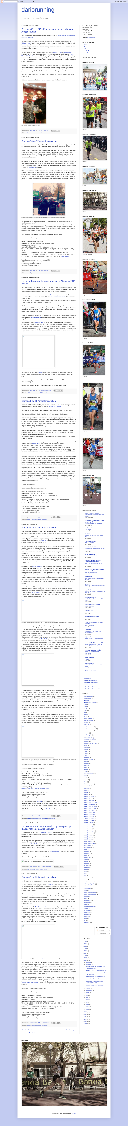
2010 (85, 1019)
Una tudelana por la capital (91, 572)
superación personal (89, 906)
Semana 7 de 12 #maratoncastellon (39, 877)
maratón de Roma (89, 820)
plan (85, 876)
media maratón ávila (89, 843)
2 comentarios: (45, 815)
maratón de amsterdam (90, 802)
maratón (40, 133)
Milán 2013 (44, 639)
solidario (86, 896)
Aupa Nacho (88, 590)
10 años (86, 708)
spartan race (87, 900)
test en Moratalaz (37, 566)
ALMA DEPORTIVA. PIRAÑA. (93, 650)
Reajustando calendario (90, 617)
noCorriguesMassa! (90, 554)
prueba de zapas (88, 882)
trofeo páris (87, 914)
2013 (85, 1012)
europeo (86, 765)
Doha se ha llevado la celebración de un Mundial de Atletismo (39, 295)
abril (87, 1002)
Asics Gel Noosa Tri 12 (90, 542)
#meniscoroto (87, 698)
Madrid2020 (87, 786)
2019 (85, 948)
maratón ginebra (88, 825)
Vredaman (39, 801)
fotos (85, 767)
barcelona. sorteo (89, 731)
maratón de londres (89, 814)
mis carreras (87, 845)
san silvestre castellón (90, 892)
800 (85, 712)
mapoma (86, 788)
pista (85, 873)
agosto (88, 992)
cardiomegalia (88, 735)
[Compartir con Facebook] (57, 131)
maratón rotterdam (89, 833)
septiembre (89, 990)
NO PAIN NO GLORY (90, 547)
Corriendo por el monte (90, 612)
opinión (86, 869)
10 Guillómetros (89, 663)
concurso (86, 747)
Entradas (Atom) (33, 1033)
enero (87, 1009)
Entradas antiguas (71, 1030)
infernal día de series (40, 907)
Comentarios (102, 933)
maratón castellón (36, 273)
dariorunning (38, 9)
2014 (85, 960)
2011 (85, 1016)
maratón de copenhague (90, 806)
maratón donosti (88, 822)
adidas (86, 714)
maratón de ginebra (89, 812)
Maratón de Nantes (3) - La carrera (93, 523)
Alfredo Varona (61, 35)
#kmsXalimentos (88, 696)
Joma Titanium (42, 958)
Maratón (86, 53)
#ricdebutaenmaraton (90, 702)
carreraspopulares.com (90, 680)
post (40, 372)
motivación (87, 853)
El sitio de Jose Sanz (90, 671)
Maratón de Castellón (46, 832)
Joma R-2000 (88, 529)
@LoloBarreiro (36, 443)
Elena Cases (49, 809)
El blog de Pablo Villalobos (92, 513)
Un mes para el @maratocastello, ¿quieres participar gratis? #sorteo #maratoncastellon (47, 827)
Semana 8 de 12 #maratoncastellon (39, 527)
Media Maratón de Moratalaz (30, 982)
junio (87, 997)
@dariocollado (91, 37)
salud (85, 890)
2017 (85, 953)
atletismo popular (88, 727)
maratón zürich (88, 839)
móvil (85, 855)
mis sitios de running (89, 685)
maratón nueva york (89, 831)
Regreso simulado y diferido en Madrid (94, 638)
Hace (85, 771)
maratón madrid (88, 827)
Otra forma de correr (90, 528)
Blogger (74, 1113)
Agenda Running (35, 844)
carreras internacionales (90, 743)
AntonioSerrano (57, 52)
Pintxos (72, 54)
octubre (88, 988)
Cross (85, 47)
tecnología (87, 910)
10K (85, 49)
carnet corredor (88, 737)
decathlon (86, 757)
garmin (86, 769)
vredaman (87, 534)
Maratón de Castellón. (55, 406)
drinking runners (88, 759)
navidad (86, 861)
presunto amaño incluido (58, 297)
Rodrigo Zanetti (36, 592)
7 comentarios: (45, 270)
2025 (85, 941)
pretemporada (88, 878)
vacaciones (87, 916)
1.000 (85, 704)
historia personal (88, 774)
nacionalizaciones (35, 317)
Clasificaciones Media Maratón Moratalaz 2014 (35, 788)
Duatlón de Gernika (89, 606)
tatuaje (86, 908)
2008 (85, 1023)
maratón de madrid (89, 816)
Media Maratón (88, 51)
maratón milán (88, 829)
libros (28, 133)
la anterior (50, 885)
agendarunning (31, 869)
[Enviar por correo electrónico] (52, 131)
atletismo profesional (32, 392)
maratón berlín (88, 798)
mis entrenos (44, 273)
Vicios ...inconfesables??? (91, 625)
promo (86, 880)
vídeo (85, 918)
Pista (85, 45)
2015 (85, 958)
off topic (47, 392)
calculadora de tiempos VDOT (92, 689)
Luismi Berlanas (67, 52)
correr (85, 753)
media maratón (44, 818)
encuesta (86, 763)
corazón (86, 749)
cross (85, 755)
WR (85, 920)
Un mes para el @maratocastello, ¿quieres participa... (95, 982)
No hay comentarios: (46, 390)
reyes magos (87, 888)
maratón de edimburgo (90, 808)
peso (85, 871)
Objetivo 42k (88, 637)
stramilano (87, 902)
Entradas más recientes (28, 1030)
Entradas (101, 930)
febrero (88, 1007)
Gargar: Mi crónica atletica (92, 604)
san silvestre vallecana (90, 894)
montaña (86, 851)
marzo (87, 1004)
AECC (85, 716)
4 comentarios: (45, 1022)
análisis (86, 722)
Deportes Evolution (90, 541)
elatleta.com (64, 587)
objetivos (86, 863)
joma (85, 776)
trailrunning (87, 912)
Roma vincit (88, 629)
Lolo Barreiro (32, 167)
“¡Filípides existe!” (27, 43)
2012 (85, 1014)
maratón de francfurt (89, 810)
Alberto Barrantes (89, 720)
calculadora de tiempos (90, 687)
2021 (85, 944)
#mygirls (86, 700)
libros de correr (34, 133)
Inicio (50, 1030)
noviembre (89, 964)
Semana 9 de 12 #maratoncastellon (39, 401)
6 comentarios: (45, 130)
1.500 (85, 706)
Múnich (86, 859)
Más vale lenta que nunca (92, 616)
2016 (85, 955)
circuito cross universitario (91, 682)
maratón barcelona (89, 796)
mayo (87, 999)
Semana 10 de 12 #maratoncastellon (39, 141)
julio (87, 995)
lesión (85, 780)
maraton (86, 792)
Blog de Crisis (89, 610)
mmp (85, 849)
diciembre (88, 962)
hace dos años (39, 322)
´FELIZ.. (87, 659)
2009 (85, 1021)
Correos (86, 751)
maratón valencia (88, 837)
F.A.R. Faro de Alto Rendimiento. (92, 556)
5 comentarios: (45, 517)
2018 (85, 951)
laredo (86, 778)
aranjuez (86, 724)
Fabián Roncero (89, 657)
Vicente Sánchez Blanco (29, 56)
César (85, 745)
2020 (85, 946)
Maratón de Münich (89, 818)
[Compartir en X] (55, 131)
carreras (86, 741)
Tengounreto (88, 576)
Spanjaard (87, 584)
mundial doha (41, 392)
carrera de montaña (89, 739)
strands (86, 904)
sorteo (46, 869)
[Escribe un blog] (53, 131)
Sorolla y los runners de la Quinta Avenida (95, 585)
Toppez (57, 587)
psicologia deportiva (89, 884)
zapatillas (86, 922)
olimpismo (87, 867)
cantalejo (86, 733)
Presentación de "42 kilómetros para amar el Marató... (95, 967)
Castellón (43, 540)
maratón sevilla (88, 835)
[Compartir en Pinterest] (59, 131)
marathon (86, 790)
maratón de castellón (89, 804)
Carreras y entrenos (90, 597)
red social (86, 886)
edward (86, 761)
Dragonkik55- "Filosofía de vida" (94, 643)
